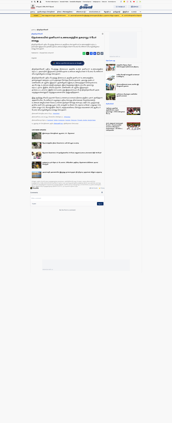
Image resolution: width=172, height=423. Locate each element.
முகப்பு (32, 12)
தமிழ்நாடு (116, 12)
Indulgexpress (97, 1)
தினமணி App (58, 123)
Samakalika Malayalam (75, 1)
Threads (79, 120)
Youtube (67, 120)
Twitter (56, 120)
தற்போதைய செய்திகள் (46, 12)
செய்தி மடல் (121, 6)
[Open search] (34, 1)
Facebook (50, 120)
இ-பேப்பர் (136, 6)
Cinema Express (87, 1)
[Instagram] (127, 2)
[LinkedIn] (94, 53)
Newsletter (56, 113)
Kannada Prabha (64, 1)
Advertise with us (115, 56)
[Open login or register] (40, 1)
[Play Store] (140, 2)
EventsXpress (112, 1)
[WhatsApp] (137, 2)
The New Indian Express (52, 1)
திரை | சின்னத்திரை (64, 12)
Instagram (61, 120)
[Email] (98, 53)
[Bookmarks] (37, 1)
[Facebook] (121, 2)
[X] (131, 2)
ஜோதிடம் (107, 12)
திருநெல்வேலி (37, 34)
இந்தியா (126, 12)
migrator (34, 58)
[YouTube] (134, 2)
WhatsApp (67, 117)
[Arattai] (124, 1)
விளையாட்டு (80, 12)
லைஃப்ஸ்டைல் (94, 12)
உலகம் (134, 12)
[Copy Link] (102, 53)
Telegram (74, 120)
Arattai (85, 120)
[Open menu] (31, 1)
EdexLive (104, 1)
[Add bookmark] (102, 34)
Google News (92, 120)
